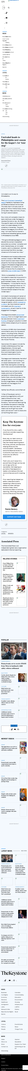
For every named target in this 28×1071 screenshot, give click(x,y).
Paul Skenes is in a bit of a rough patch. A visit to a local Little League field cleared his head (8, 577)
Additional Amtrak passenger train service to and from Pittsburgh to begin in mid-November (8, 714)
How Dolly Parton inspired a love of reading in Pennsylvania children (8, 925)
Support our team (14, 517)
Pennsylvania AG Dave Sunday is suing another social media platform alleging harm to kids (7, 914)
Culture (4, 75)
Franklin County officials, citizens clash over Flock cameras (8, 702)
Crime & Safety (5, 661)
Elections (5, 47)
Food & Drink (19, 1024)
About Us (4, 1041)
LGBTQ (8, 54)
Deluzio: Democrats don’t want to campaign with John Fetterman (8, 811)
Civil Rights (4, 995)
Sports (4, 67)
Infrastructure (19, 1004)
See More (24, 850)
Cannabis (17, 992)
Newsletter (18, 1041)
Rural (7, 63)
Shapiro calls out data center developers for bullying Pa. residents (8, 795)
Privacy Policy (4, 1065)
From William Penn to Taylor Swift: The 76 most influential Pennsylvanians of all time (8, 566)
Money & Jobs (5, 1009)
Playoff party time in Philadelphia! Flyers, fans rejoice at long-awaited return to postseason (8, 601)
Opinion (8, 96)
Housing (8, 49)
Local (4, 72)
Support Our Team (20, 1044)
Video (4, 96)
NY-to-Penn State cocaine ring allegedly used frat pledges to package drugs (9, 779)
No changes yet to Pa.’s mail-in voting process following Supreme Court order (8, 937)
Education (18, 997)
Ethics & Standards (6, 1055)
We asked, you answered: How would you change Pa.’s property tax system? (8, 961)
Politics (8, 57)
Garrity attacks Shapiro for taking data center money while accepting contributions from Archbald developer (8, 678)
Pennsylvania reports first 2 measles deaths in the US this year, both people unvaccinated (8, 949)
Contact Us (4, 1046)
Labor (4, 54)
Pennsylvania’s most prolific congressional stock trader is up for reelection (8, 764)
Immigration (4, 1004)
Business (5, 36)
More (4, 93)
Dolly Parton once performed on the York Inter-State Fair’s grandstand (7, 690)
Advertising (5, 116)
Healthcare (4, 1002)
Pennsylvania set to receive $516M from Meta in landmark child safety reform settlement (13, 665)
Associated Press (5, 160)
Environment (19, 999)
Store (4, 102)
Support (3, 1058)
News (4, 33)
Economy (5, 45)
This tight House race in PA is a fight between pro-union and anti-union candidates (9, 748)
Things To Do (19, 1029)
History (4, 81)
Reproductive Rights (7, 1011)
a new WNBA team (14, 271)
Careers (3, 1061)
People (4, 84)
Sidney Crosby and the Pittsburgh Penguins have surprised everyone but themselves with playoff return (8, 589)
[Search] (8, 7)
